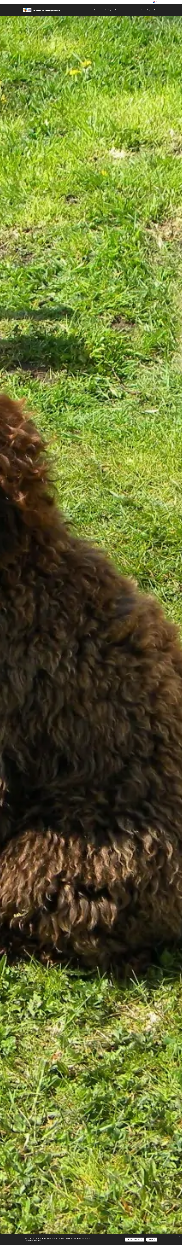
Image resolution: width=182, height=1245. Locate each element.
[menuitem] (90, 10)
